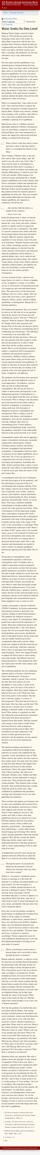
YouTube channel (32, 1148)
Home (5, 13)
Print (15, 18)
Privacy (25, 1148)
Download (8, 18)
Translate (9, 24)
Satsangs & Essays (17, 13)
